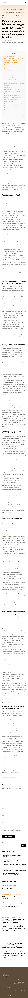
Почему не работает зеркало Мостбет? (13, 95)
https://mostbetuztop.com (8, 758)
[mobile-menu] (25, 2)
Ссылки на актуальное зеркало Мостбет (13, 103)
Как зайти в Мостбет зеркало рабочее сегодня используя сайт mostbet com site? (13, 91)
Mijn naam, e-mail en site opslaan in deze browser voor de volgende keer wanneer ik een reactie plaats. (13, 830)
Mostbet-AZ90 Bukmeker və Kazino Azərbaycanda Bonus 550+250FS (11, 874)
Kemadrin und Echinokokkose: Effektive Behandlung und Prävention (12, 856)
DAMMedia (19, 995)
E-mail (3, 815)
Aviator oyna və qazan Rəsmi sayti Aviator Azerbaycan (12, 860)
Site (2, 822)
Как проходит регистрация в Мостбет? (13, 112)
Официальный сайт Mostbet (11, 62)
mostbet (5, 776)
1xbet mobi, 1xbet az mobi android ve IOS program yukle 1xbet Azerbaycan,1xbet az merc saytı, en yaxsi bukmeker (14, 865)
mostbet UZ (12, 776)
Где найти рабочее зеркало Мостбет (12, 81)
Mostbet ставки (8, 114)
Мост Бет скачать (8, 87)
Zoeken (3, 842)
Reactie (3, 793)
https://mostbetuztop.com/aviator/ (10, 534)
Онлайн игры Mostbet (9, 56)
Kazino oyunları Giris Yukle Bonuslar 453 (11, 894)
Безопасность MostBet (9, 101)
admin (3, 40)
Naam (3, 808)
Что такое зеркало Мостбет (10, 110)
